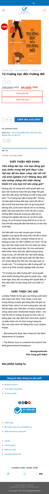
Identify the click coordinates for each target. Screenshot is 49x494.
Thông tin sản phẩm (12, 156)
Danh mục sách (10, 450)
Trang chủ (7, 70)
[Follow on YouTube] (29, 402)
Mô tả (5, 151)
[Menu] (3, 10)
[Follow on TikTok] (26, 402)
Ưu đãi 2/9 (36, 70)
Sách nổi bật (21, 70)
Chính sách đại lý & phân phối (25, 487)
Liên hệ (30, 485)
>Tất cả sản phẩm (18, 133)
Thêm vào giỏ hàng (28, 119)
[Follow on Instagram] (22, 402)
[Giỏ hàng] (44, 10)
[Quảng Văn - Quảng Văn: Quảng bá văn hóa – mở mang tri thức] (24, 10)
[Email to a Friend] (9, 141)
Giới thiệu (20, 485)
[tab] (24, 150)
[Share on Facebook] (4, 141)
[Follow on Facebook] (19, 402)
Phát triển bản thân (33, 133)
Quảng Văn (6, 135)
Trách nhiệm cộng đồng (13, 389)
